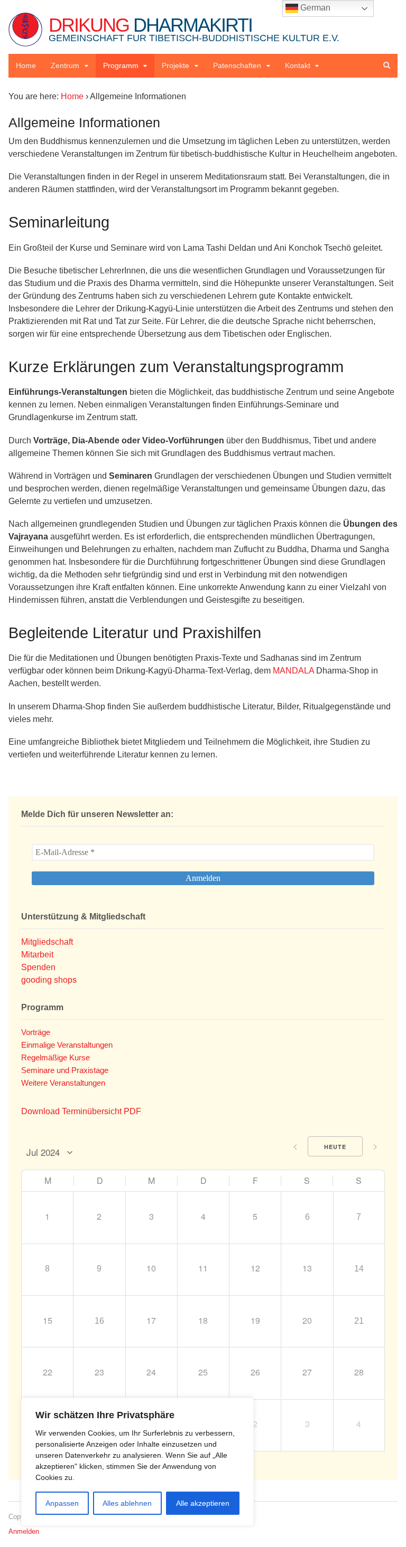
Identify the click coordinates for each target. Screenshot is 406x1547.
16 (99, 1320)
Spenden (38, 967)
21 (359, 1320)
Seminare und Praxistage (64, 1070)
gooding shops (49, 979)
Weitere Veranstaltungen (63, 1082)
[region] (137, 1462)
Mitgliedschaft (47, 941)
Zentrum (65, 65)
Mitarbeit (37, 954)
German (314, 7)
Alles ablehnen (127, 1503)
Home (26, 65)
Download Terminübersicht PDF (81, 1111)
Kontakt (297, 65)
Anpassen (62, 1503)
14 (359, 1268)
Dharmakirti (194, 28)
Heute (335, 1147)
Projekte (175, 65)
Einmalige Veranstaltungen (67, 1044)
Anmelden (23, 1531)
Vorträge (35, 1032)
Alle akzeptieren (202, 1503)
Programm (121, 65)
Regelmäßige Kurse (55, 1057)
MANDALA (293, 670)
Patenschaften (237, 65)
